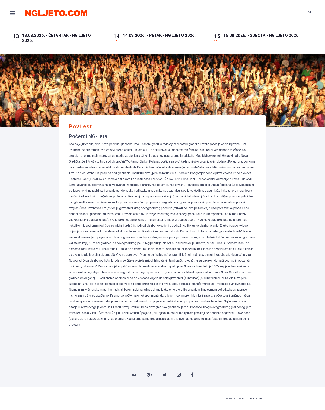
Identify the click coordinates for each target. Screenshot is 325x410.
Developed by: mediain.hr (244, 398)
